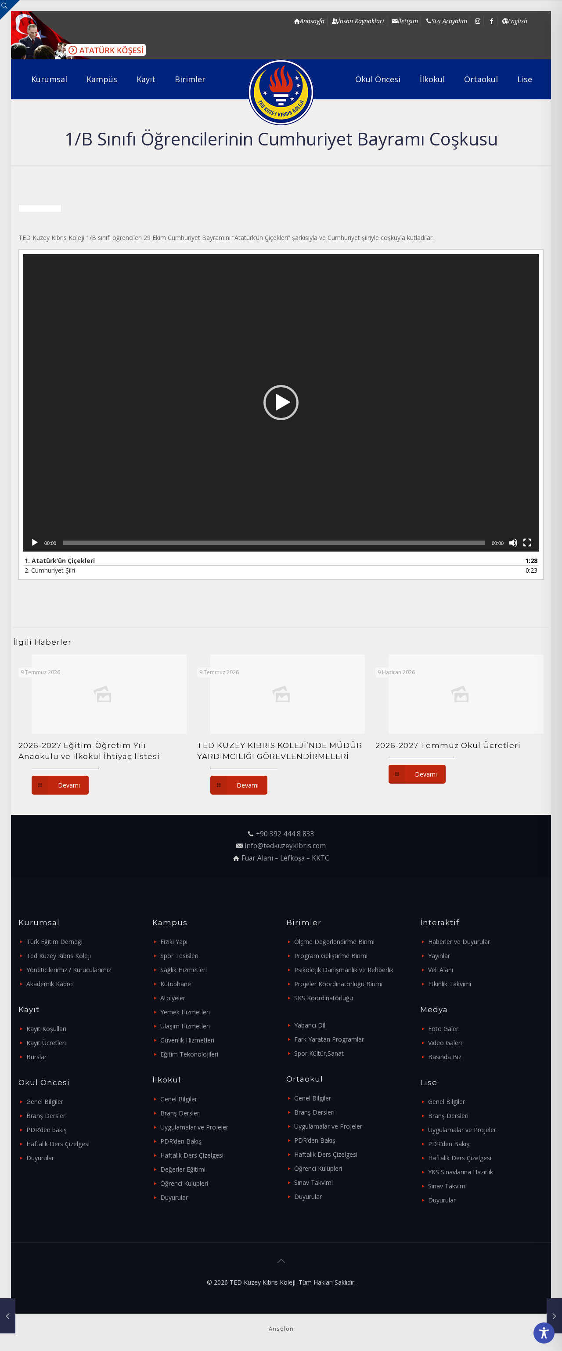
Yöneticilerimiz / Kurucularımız (68, 970)
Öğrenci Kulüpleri (184, 1183)
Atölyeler (172, 998)
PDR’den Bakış (181, 1141)
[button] (281, 402)
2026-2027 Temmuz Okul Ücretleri (448, 745)
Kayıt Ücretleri (46, 1043)
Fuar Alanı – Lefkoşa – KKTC (285, 858)
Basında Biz (444, 1057)
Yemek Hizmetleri (185, 1012)
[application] (281, 403)
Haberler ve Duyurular (459, 941)
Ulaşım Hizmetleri (185, 1026)
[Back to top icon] (281, 1261)
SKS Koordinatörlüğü (323, 998)
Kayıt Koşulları (46, 1028)
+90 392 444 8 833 (285, 834)
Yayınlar (439, 956)
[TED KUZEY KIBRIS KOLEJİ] (281, 92)
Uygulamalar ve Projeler (194, 1127)
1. (60, 560)
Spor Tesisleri (179, 956)
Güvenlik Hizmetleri (187, 1040)
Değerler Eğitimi (182, 1169)
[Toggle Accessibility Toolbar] (544, 1333)
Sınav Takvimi (313, 1182)
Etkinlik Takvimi (449, 984)
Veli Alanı (440, 970)
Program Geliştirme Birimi (330, 956)
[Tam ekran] (527, 542)
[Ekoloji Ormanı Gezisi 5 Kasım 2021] (554, 1315)
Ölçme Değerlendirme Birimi (334, 941)
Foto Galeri (444, 1028)
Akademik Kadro (49, 984)
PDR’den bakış (46, 1130)
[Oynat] (34, 542)
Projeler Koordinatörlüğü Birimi (338, 984)
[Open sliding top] (10, 10)
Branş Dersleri (46, 1115)
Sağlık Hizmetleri (183, 970)
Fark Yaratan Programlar (329, 1039)
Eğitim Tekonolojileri (189, 1054)
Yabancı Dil (309, 1025)
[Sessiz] (513, 542)
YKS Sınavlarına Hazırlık (460, 1172)
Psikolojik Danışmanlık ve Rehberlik (343, 970)
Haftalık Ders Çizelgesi (58, 1144)
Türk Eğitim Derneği (54, 941)
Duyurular (40, 1158)
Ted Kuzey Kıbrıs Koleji (58, 956)
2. (50, 570)
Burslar (36, 1057)
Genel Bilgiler (44, 1101)
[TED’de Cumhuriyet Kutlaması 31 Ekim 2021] (7, 1315)
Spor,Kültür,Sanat (319, 1053)
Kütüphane (175, 984)
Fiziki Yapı (173, 941)
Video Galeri (445, 1043)
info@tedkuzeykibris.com (285, 845)
